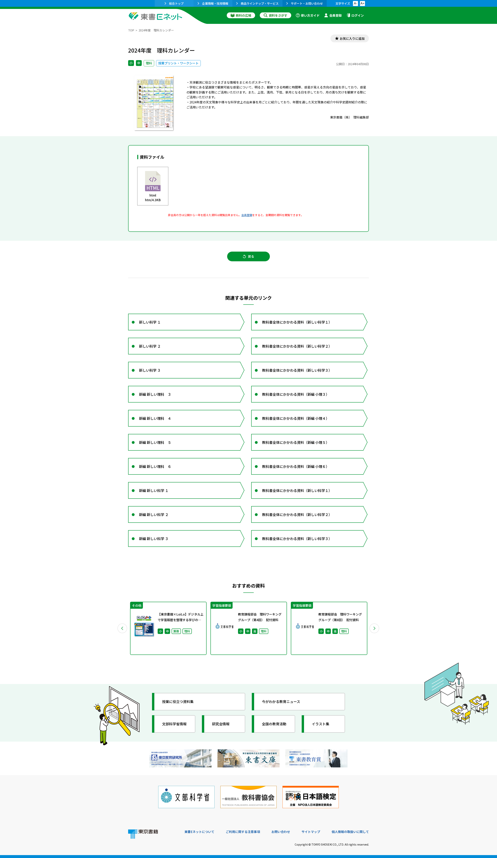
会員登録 (335, 15)
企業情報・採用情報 (215, 3)
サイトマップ (311, 831)
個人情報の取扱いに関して (350, 831)
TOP (131, 30)
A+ (362, 3)
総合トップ (176, 3)
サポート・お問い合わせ (307, 3)
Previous (122, 628)
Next (374, 628)
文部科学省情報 (174, 723)
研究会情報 (220, 723)
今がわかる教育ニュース (281, 701)
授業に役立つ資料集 (178, 701)
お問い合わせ (280, 831)
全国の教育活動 (274, 723)
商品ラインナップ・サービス (260, 3)
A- (355, 3)
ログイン (357, 15)
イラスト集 (320, 723)
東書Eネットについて (199, 831)
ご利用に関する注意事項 (243, 831)
